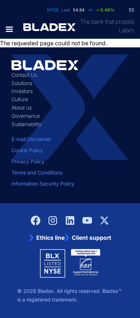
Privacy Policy (28, 161)
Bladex (46, 291)
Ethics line (50, 237)
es (131, 10)
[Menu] (12, 29)
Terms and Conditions (36, 172)
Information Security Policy (42, 184)
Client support (91, 237)
